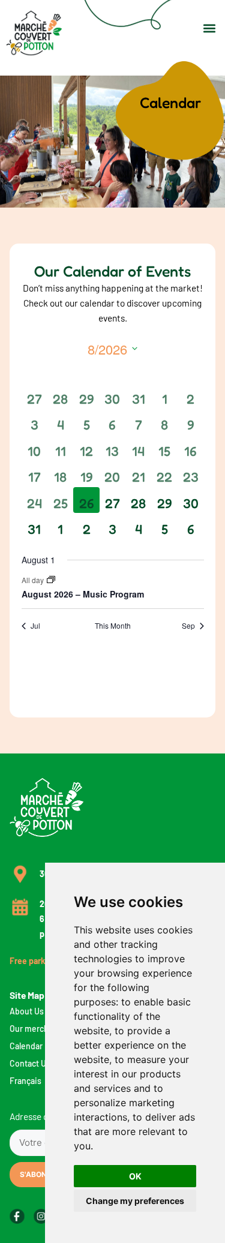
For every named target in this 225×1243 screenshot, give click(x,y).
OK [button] (135, 1176)
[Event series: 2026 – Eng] (51, 580)
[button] (209, 28)
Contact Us (30, 1063)
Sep (188, 625)
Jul (35, 625)
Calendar (26, 1046)
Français (25, 1081)
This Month (113, 625)
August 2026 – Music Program (83, 594)
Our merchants (37, 1028)
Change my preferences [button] (135, 1201)
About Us (27, 1011)
